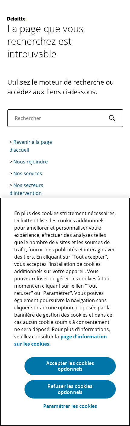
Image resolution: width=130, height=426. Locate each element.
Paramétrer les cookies (70, 406)
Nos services (27, 173)
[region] (65, 312)
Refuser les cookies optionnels (70, 389)
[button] (112, 118)
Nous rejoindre (30, 161)
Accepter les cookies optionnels (70, 366)
